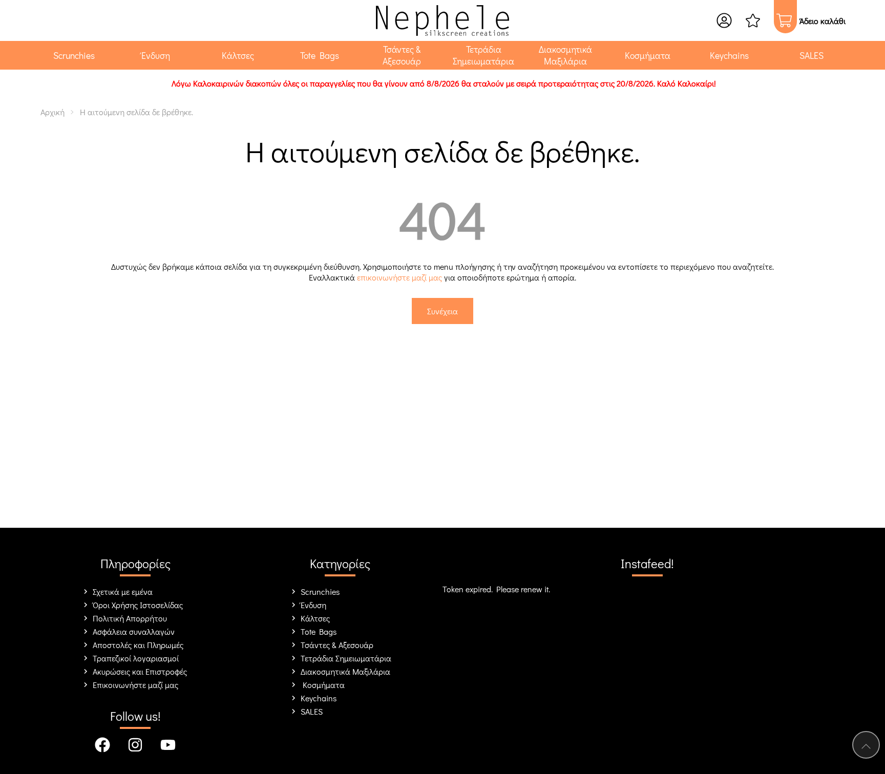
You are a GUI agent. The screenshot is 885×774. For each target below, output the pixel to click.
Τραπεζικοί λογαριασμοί (136, 658)
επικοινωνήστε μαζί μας (399, 277)
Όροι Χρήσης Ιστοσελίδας (138, 604)
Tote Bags (318, 631)
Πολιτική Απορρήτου (130, 618)
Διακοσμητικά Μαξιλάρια (345, 671)
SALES (312, 711)
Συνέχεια (442, 311)
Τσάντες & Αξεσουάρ (337, 644)
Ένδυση (313, 604)
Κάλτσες (315, 618)
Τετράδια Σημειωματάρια (346, 658)
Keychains (318, 698)
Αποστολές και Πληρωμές (138, 644)
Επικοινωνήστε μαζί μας (135, 684)
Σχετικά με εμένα (123, 591)
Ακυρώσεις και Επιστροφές (140, 671)
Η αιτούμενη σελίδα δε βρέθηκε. (136, 111)
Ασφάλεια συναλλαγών (134, 631)
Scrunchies (320, 591)
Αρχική (52, 111)
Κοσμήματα (323, 684)
